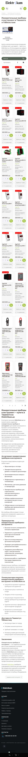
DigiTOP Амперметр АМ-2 (20, 245)
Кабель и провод (6, 710)
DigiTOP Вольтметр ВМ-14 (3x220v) (20, 160)
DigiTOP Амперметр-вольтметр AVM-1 (20, 203)
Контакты (4, 723)
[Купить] (11, 96)
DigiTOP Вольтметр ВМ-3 (7, 120)
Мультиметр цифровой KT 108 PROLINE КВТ (7, 375)
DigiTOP (4, 82)
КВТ (16, 290)
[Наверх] (4, 746)
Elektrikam (10, 664)
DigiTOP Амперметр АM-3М (7, 285)
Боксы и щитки (5, 705)
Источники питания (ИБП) (8, 702)
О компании (5, 720)
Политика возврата (7, 728)
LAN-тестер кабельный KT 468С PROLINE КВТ (19, 286)
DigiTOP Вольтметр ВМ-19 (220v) (7, 160)
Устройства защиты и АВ (8, 700)
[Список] (23, 62)
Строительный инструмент (14, 13)
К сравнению (8, 103)
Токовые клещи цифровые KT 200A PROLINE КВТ (7, 331)
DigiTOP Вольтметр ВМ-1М (20, 120)
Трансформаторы (6, 713)
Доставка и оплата (7, 726)
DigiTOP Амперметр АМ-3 (7, 245)
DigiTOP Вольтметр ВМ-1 (7, 202)
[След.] (22, 405)
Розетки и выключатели (8, 708)
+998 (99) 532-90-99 (10, 735)
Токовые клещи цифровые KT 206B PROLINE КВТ (19, 331)
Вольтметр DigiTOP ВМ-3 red (7, 79)
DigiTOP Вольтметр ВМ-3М (18, 80)
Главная (3, 13)
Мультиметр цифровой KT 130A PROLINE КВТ (20, 375)
